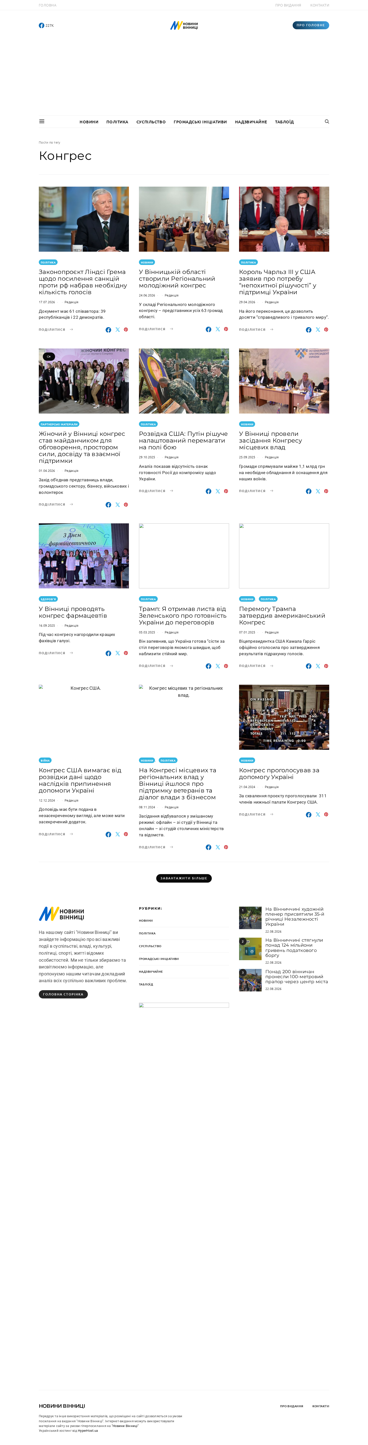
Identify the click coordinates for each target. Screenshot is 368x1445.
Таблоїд (284, 121)
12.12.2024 (47, 800)
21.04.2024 (247, 786)
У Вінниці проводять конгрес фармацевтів (73, 612)
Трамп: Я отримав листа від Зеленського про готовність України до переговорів (183, 615)
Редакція (71, 301)
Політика (117, 121)
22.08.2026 (273, 931)
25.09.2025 (247, 457)
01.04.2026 (47, 470)
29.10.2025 (147, 457)
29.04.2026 (247, 301)
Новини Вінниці (62, 1406)
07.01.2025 (247, 632)
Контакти (319, 5)
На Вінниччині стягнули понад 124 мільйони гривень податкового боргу (294, 947)
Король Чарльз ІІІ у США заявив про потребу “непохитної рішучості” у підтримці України (277, 282)
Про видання (288, 5)
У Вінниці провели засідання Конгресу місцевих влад (270, 440)
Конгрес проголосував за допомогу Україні (279, 774)
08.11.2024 (147, 807)
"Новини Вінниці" (125, 1426)
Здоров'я (48, 599)
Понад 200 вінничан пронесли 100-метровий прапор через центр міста (296, 977)
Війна (45, 760)
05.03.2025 (147, 632)
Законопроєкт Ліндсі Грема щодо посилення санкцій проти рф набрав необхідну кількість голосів (83, 282)
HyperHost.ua (88, 1430)
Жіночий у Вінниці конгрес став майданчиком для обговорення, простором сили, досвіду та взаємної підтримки (82, 447)
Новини (89, 121)
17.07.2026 (47, 301)
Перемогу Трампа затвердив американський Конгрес (282, 615)
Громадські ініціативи (200, 121)
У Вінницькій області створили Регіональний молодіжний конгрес (177, 278)
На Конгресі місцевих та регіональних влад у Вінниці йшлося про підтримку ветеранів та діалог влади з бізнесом (177, 784)
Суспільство (151, 121)
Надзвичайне (251, 121)
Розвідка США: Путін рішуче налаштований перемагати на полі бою (183, 440)
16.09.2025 (47, 625)
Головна (47, 5)
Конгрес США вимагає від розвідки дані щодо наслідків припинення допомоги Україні (80, 780)
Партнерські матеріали (59, 424)
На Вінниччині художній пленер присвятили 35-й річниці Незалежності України (294, 916)
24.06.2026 (147, 295)
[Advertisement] (184, 78)
